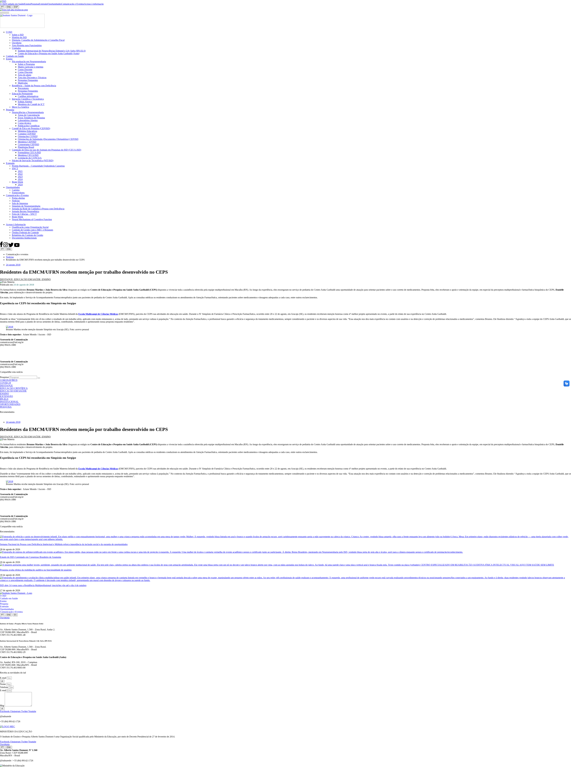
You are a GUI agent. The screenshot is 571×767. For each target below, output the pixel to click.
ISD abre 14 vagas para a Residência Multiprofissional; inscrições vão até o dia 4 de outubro (43, 585)
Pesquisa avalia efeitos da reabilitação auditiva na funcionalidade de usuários (36, 570)
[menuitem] (3, 4)
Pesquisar (4, 377)
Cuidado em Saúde (9, 598)
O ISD (3, 596)
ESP (16, 7)
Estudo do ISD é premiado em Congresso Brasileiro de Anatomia (30, 557)
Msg (2, 705)
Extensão (4, 606)
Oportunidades (7, 609)
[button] (4, 12)
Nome (3, 684)
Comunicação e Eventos (11, 612)
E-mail (3, 678)
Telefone (4, 687)
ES (15, 615)
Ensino (3, 601)
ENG (9, 7)
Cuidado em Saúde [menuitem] (15, 4)
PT (2, 7)
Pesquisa (4, 604)
